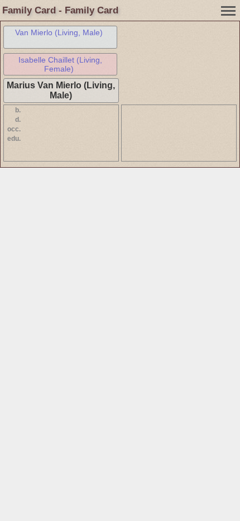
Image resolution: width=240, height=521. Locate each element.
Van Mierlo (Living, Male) (59, 32)
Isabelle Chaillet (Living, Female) (60, 64)
